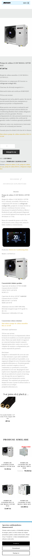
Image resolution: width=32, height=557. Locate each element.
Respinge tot (16, 553)
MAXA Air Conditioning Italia (18, 250)
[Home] (7, 3)
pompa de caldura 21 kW (16, 161)
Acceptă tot (16, 543)
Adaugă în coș (11, 152)
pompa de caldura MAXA (12, 166)
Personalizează (16, 548)
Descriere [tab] (14, 179)
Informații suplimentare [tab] (14, 184)
